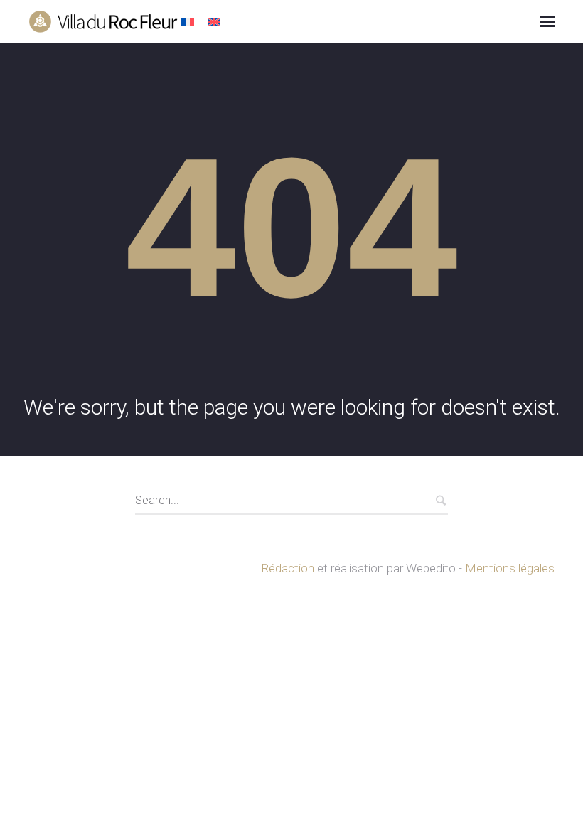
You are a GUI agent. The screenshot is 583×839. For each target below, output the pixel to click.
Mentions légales (510, 568)
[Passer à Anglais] (216, 22)
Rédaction (287, 568)
